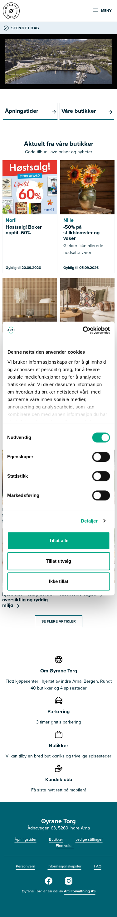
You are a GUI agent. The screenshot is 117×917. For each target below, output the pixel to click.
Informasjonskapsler (64, 866)
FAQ (97, 866)
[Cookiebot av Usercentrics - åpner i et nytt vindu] (83, 330)
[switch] (101, 457)
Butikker (56, 839)
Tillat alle (58, 540)
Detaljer (89, 520)
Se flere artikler (58, 621)
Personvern (25, 866)
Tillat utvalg (58, 561)
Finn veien (65, 845)
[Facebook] (48, 883)
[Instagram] (68, 883)
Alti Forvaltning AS (79, 891)
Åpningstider (26, 839)
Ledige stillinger (89, 839)
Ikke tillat (58, 581)
